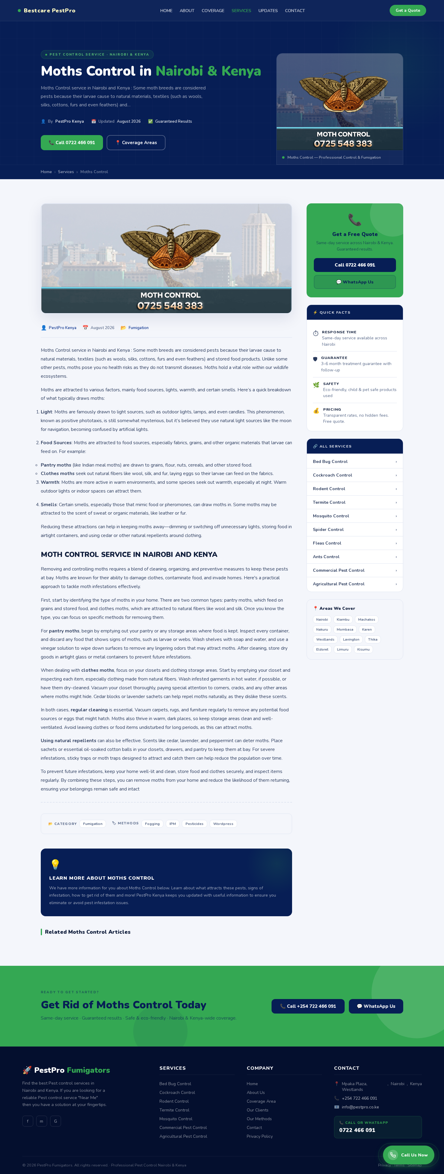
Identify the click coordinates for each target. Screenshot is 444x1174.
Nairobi (322, 619)
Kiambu (343, 619)
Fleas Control (355, 543)
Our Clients (258, 1110)
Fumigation (139, 328)
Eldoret (322, 649)
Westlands (325, 639)
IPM (172, 823)
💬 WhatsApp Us (355, 282)
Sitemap (414, 1165)
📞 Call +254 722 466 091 (308, 1006)
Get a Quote (408, 10)
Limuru (343, 649)
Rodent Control (355, 489)
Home (252, 1084)
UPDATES (268, 11)
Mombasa (345, 629)
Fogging (152, 823)
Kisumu (363, 649)
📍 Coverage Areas (136, 143)
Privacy (384, 1165)
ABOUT (187, 11)
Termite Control (355, 502)
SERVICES (241, 11)
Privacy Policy (260, 1136)
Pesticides (194, 823)
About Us (256, 1092)
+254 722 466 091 (359, 1098)
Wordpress (223, 823)
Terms (399, 1165)
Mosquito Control (355, 516)
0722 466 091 (357, 1130)
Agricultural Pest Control (355, 584)
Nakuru (322, 629)
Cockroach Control (355, 475)
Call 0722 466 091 (355, 265)
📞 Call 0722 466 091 (72, 143)
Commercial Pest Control (355, 570)
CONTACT (295, 11)
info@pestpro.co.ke (360, 1107)
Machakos (366, 619)
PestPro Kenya (69, 121)
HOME (166, 11)
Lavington (351, 639)
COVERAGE (213, 11)
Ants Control (355, 557)
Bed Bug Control (355, 461)
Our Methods (259, 1119)
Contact (254, 1127)
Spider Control (355, 529)
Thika (373, 639)
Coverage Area (261, 1101)
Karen (367, 629)
